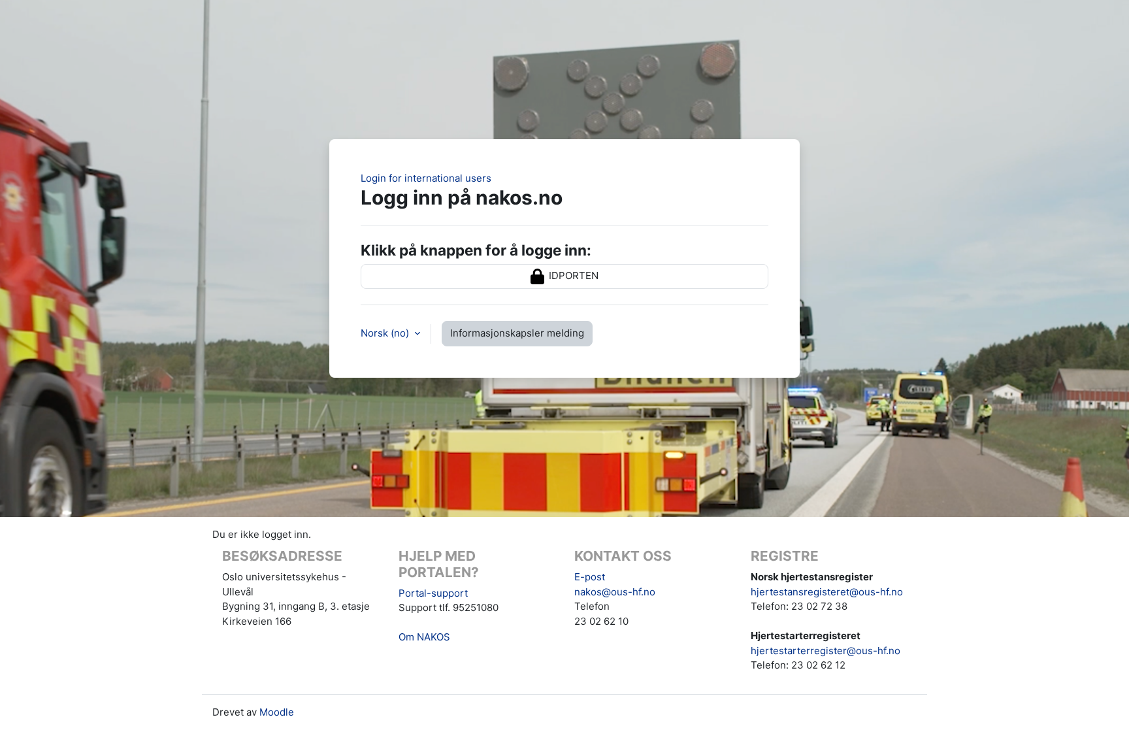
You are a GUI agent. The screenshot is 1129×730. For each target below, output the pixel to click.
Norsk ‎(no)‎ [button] (386, 333)
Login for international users (426, 178)
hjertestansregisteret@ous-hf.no (827, 592)
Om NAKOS (424, 637)
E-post (589, 577)
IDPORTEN (572, 275)
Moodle (276, 712)
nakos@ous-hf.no (614, 592)
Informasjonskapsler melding (517, 333)
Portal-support (433, 593)
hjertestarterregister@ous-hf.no (825, 650)
